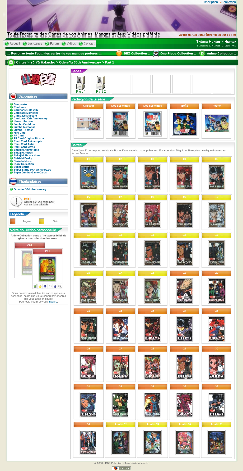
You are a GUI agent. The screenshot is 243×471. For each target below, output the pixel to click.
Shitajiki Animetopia (26, 149)
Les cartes (35, 43)
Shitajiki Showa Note (27, 155)
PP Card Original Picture (29, 138)
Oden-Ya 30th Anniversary (30, 189)
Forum (54, 43)
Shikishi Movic (23, 161)
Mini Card (20, 132)
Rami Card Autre (24, 144)
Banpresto (20, 104)
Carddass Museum (25, 115)
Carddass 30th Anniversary (30, 118)
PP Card (19, 135)
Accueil (15, 43)
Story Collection (24, 164)
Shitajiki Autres (23, 152)
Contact (89, 43)
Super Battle (21, 166)
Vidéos (71, 43)
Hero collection (23, 121)
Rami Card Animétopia (28, 141)
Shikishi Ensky (23, 158)
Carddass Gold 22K (26, 110)
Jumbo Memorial (24, 127)
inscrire (53, 301)
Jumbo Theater (23, 129)
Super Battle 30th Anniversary (32, 169)
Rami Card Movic (24, 146)
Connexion (228, 2)
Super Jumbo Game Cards (30, 172)
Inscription (211, 2)
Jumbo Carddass (24, 124)
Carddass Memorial (26, 112)
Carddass (20, 107)
